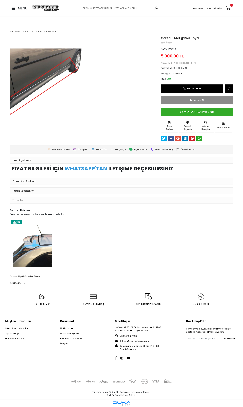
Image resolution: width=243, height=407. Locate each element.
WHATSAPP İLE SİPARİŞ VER (198, 111)
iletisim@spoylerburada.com (135, 341)
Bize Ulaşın (122, 321)
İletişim (64, 343)
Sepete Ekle (194, 88)
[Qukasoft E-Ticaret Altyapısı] (121, 403)
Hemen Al (198, 100)
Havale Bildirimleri (14, 338)
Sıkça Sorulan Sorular (16, 328)
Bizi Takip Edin (196, 321)
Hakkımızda (66, 328)
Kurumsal (67, 321)
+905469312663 (128, 336)
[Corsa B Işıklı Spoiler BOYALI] (31, 246)
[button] (228, 8)
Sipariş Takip (12, 333)
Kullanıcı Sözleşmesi (71, 338)
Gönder (231, 338)
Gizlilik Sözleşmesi (70, 333)
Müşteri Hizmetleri (18, 321)
